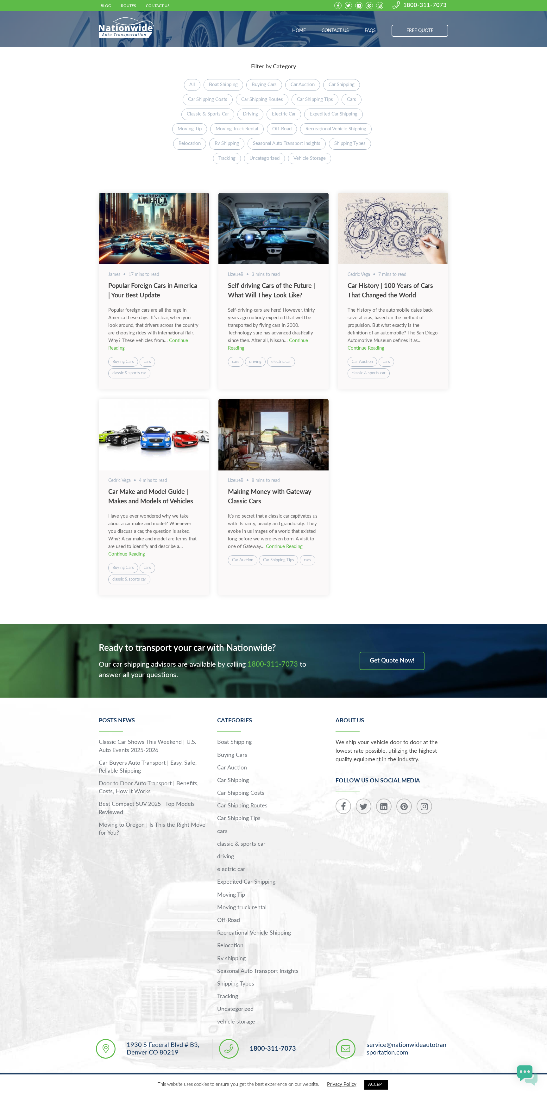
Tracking (227, 158)
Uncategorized (264, 158)
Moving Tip (190, 129)
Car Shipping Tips (315, 99)
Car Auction (303, 84)
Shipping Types (350, 143)
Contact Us (158, 6)
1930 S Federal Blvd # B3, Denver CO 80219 (163, 1049)
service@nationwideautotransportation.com (406, 1049)
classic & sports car (208, 114)
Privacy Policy (341, 1084)
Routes (128, 6)
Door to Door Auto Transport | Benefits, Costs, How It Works (148, 787)
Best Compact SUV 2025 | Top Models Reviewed (147, 808)
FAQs (370, 30)
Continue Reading (366, 348)
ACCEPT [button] (376, 1085)
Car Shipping (342, 84)
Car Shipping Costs (207, 99)
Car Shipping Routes (262, 99)
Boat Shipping (223, 84)
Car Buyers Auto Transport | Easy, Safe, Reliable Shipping (148, 767)
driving (250, 114)
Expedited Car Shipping (333, 114)
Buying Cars (264, 84)
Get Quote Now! (392, 661)
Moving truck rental (237, 129)
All (192, 84)
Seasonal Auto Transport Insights (286, 143)
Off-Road (282, 129)
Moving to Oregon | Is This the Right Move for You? (152, 829)
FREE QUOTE (419, 30)
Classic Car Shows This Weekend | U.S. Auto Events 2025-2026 (147, 746)
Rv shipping (227, 143)
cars (351, 99)
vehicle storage (309, 158)
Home (299, 30)
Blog (106, 6)
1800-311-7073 (425, 5)
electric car (284, 114)
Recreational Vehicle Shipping (335, 129)
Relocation (190, 143)
